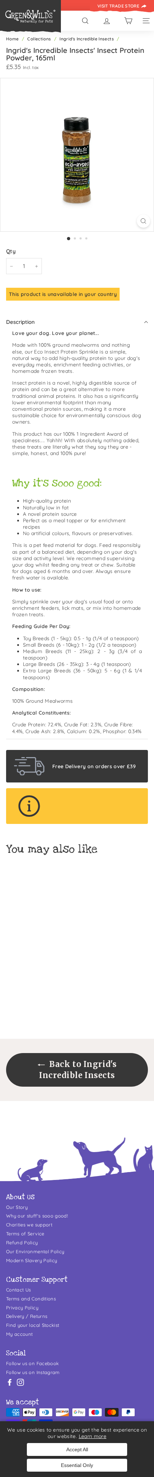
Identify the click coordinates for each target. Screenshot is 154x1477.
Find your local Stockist (32, 1325)
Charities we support (29, 1224)
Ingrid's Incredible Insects (86, 38)
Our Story (17, 1207)
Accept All (77, 1449)
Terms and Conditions (31, 1298)
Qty (11, 251)
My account (19, 1334)
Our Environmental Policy (35, 1251)
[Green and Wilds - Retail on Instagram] (20, 1382)
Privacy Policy (22, 1307)
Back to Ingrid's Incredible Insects (77, 1069)
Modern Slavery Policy (31, 1260)
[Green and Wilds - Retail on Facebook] (9, 1382)
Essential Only (77, 1465)
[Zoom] (143, 221)
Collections (39, 38)
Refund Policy (22, 1242)
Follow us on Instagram (33, 1372)
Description (20, 321)
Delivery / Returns (26, 1316)
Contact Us (18, 1290)
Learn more (93, 1436)
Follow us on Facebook (32, 1363)
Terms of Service (25, 1233)
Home (12, 38)
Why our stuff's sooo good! (37, 1216)
